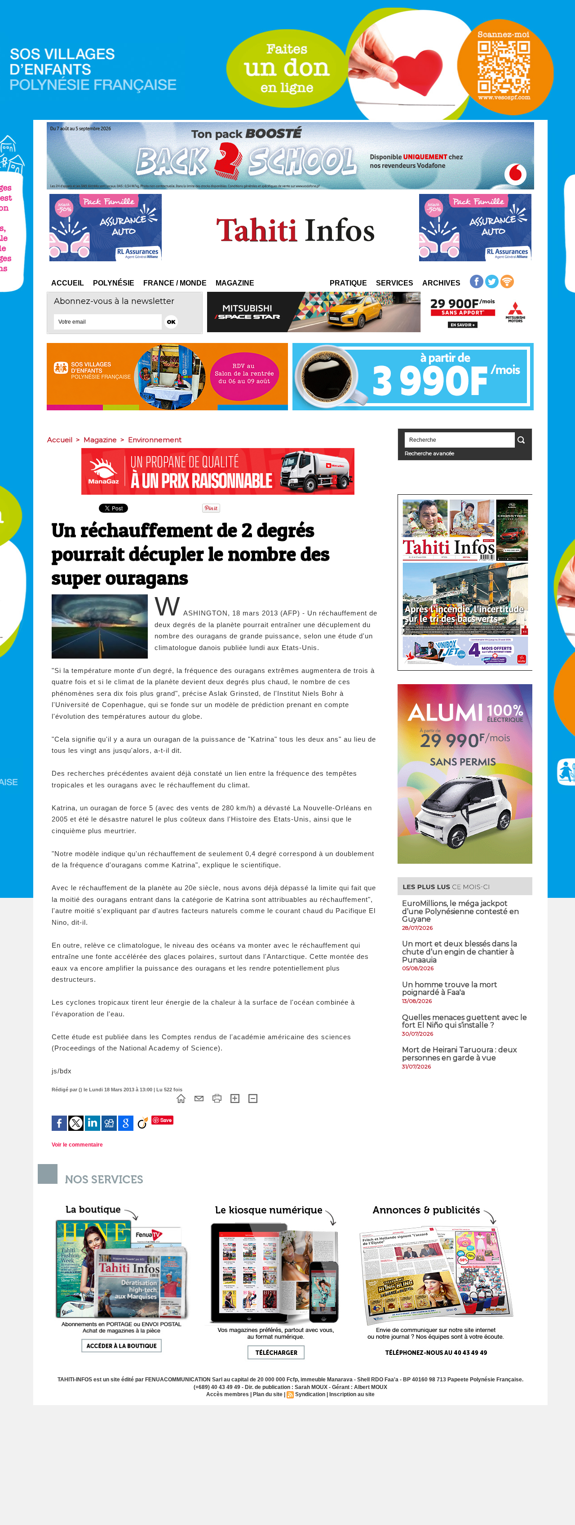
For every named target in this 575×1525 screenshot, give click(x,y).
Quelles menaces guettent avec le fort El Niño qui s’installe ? (464, 1021)
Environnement (154, 439)
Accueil (67, 283)
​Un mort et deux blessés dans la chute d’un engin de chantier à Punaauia (459, 952)
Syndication (310, 1394)
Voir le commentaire (77, 1145)
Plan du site (268, 1394)
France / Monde (175, 283)
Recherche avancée (429, 453)
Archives (441, 283)
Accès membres (227, 1394)
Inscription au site (352, 1394)
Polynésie (113, 283)
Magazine (235, 283)
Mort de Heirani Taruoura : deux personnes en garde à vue (459, 1054)
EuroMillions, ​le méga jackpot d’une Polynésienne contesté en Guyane (460, 911)
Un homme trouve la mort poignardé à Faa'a (449, 988)
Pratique (348, 283)
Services (394, 283)
